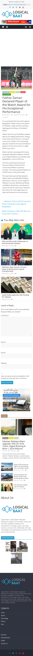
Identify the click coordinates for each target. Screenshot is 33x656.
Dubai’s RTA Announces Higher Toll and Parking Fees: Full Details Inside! (21, 466)
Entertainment (5, 637)
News (17, 92)
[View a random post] (30, 27)
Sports (23, 92)
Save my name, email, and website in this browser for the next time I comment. (15, 377)
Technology (4, 618)
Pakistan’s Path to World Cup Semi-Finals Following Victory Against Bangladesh (16, 204)
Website (4, 363)
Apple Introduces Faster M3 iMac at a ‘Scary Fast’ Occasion (16, 212)
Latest (12, 92)
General (5, 438)
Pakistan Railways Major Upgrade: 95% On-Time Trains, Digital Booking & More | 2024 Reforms (14, 445)
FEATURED (6, 92)
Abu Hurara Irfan (20, 115)
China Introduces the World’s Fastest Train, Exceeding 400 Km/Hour (21, 476)
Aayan (14, 451)
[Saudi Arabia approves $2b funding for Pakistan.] (16, 278)
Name (3, 342)
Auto (2, 624)
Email (3, 353)
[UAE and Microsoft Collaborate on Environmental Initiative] (16, 224)
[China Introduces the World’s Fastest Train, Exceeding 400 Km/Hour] (7, 474)
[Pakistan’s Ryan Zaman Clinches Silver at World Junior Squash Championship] (16, 250)
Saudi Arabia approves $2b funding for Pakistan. (15, 296)
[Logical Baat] (3, 27)
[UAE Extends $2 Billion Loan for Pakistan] (7, 484)
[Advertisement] (16, 49)
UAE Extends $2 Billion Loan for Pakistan (21, 486)
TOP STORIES (6, 94)
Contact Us (4, 643)
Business (4, 635)
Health (3, 640)
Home (3, 612)
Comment (5, 315)
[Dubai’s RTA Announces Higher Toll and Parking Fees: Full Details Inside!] (7, 464)
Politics (3, 621)
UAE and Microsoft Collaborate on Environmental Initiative (15, 242)
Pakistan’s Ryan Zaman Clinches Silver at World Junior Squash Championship (14, 269)
